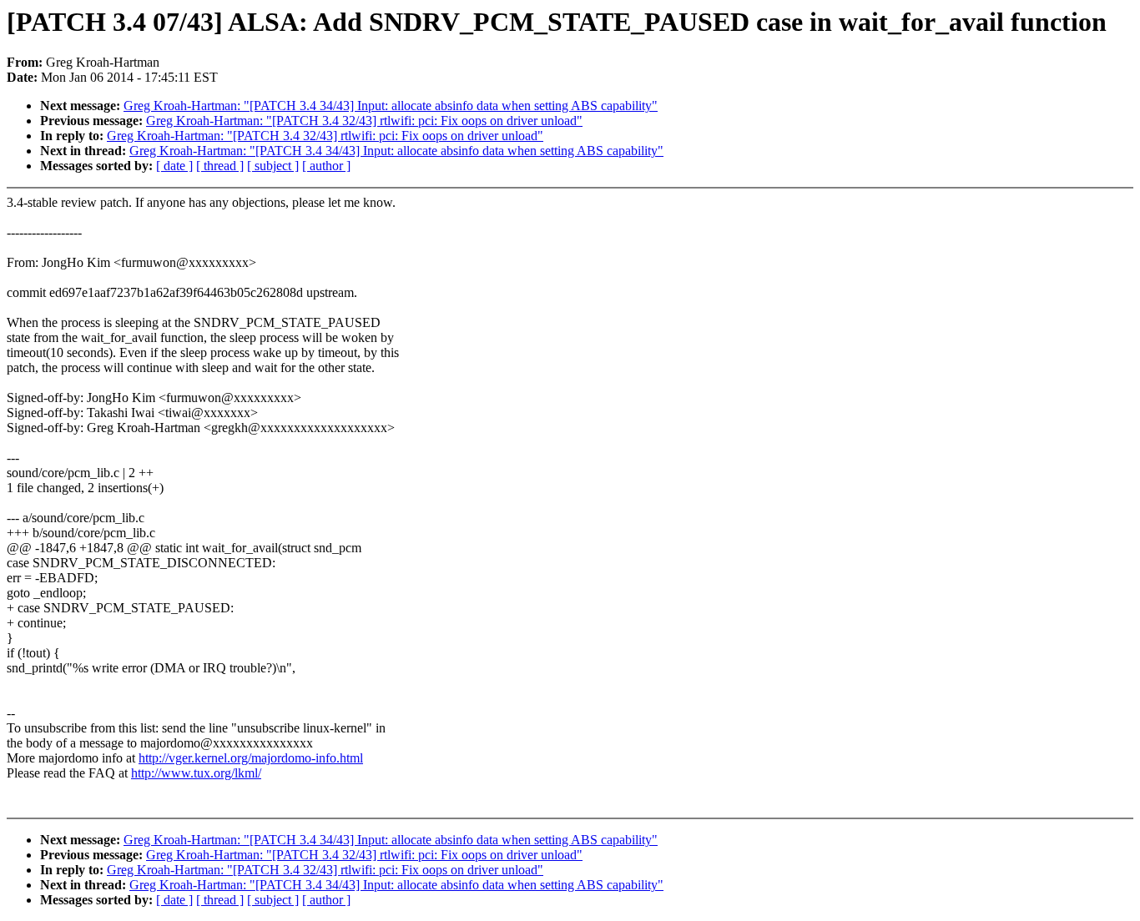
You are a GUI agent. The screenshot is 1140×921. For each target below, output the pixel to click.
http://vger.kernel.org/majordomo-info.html (251, 758)
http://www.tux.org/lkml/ (196, 773)
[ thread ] (220, 166)
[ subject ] (273, 166)
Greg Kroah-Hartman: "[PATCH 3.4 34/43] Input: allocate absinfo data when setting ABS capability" (391, 105)
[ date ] (174, 166)
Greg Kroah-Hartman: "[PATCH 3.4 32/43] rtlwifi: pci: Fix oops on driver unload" (364, 120)
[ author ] (326, 166)
